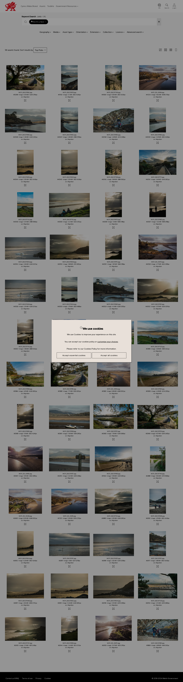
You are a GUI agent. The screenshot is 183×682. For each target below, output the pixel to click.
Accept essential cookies (74, 355)
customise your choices (107, 342)
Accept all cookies (109, 355)
